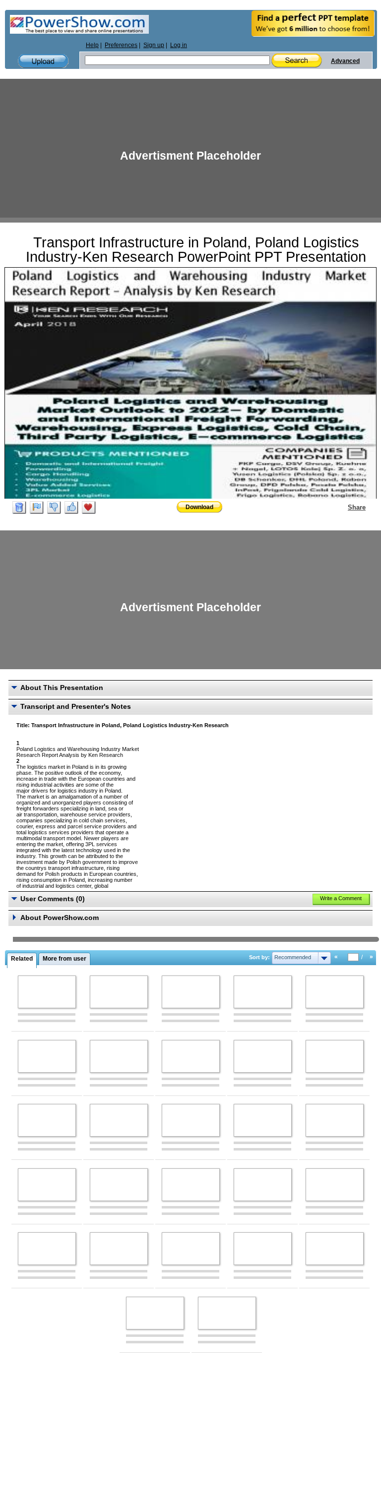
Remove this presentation (19, 507)
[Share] (342, 507)
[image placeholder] (47, 992)
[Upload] (43, 61)
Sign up (153, 45)
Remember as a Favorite (89, 507)
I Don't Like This (54, 507)
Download (199, 507)
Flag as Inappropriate (37, 507)
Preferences (121, 45)
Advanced (345, 61)
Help (92, 45)
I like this (71, 507)
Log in (178, 45)
